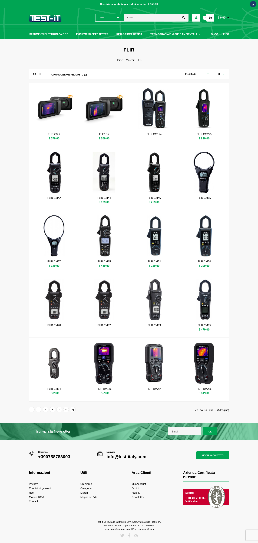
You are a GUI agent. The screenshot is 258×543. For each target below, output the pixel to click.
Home (119, 60)
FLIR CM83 (154, 325)
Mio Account (139, 483)
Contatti (33, 501)
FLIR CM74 (204, 261)
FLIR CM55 (204, 197)
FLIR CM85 (204, 325)
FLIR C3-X (54, 134)
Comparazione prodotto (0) (69, 74)
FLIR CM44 (104, 197)
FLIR (139, 60)
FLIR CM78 (54, 325)
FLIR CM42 (54, 197)
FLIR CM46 (154, 197)
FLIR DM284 (154, 388)
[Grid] (34, 74)
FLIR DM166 (104, 388)
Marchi (129, 60)
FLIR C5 (104, 134)
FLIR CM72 (154, 261)
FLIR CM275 (204, 134)
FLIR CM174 (154, 134)
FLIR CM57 (54, 261)
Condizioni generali (40, 488)
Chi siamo (86, 483)
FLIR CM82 (104, 325)
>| (73, 410)
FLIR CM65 (104, 261)
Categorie (85, 488)
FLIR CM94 (54, 388)
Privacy (33, 483)
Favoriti (136, 492)
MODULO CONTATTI (213, 455)
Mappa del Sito (88, 497)
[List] (40, 74)
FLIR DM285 (204, 388)
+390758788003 (54, 456)
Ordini (135, 488)
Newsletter (138, 497)
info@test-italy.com (126, 456)
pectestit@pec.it (146, 529)
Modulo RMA (36, 497)
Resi (31, 492)
